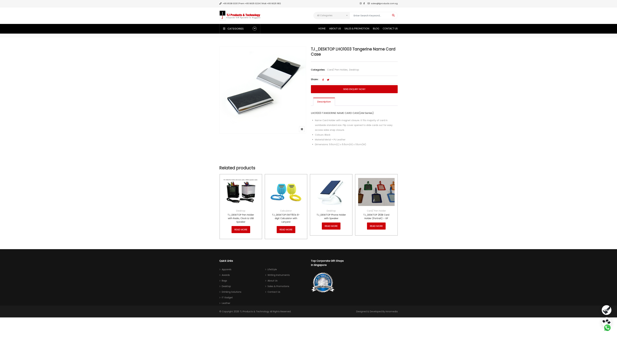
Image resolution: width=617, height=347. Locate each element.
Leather (226, 303)
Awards (226, 275)
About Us (335, 28)
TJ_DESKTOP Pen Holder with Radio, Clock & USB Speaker (241, 218)
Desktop (354, 69)
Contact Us (390, 28)
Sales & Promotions (278, 286)
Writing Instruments (279, 275)
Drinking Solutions (231, 292)
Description (324, 101)
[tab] (324, 102)
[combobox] (331, 15)
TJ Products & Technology (254, 311)
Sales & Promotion (356, 28)
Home (322, 28)
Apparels (226, 269)
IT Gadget (227, 297)
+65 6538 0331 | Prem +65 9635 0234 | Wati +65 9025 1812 (252, 3)
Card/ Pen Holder (337, 69)
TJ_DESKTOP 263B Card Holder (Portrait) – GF (376, 216)
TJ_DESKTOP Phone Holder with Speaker (331, 216)
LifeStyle (272, 269)
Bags (224, 280)
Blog (376, 28)
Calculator (286, 210)
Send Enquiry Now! (354, 89)
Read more (240, 229)
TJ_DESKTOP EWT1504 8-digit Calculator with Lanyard (286, 218)
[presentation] (221, 210)
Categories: (318, 69)
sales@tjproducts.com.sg (384, 3)
